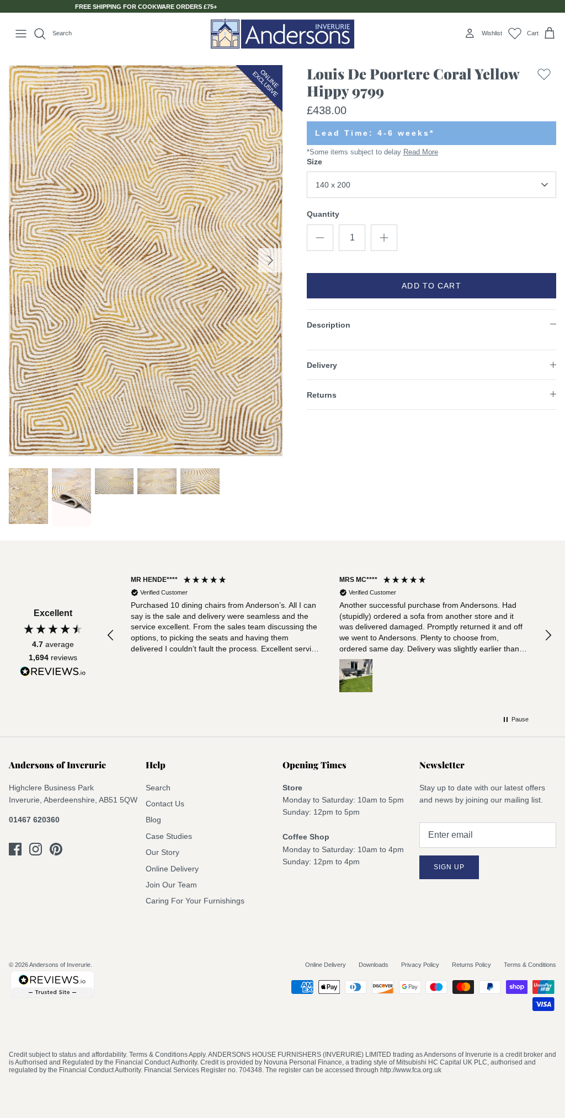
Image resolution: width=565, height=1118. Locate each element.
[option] (145, 260)
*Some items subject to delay (372, 152)
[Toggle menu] (21, 34)
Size (314, 161)
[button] (111, 635)
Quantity (323, 214)
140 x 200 (333, 184)
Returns (322, 395)
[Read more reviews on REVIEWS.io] (53, 673)
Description (328, 324)
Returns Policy (471, 964)
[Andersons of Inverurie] (282, 33)
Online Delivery (172, 868)
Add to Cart (431, 285)
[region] (329, 635)
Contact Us (165, 803)
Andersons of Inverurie (59, 964)
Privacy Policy (420, 964)
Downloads (373, 964)
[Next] (270, 260)
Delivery (322, 365)
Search (158, 787)
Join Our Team (171, 884)
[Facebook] (15, 849)
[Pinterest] (56, 849)
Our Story (162, 852)
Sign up (449, 867)
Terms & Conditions (530, 964)
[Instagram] (35, 849)
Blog (153, 819)
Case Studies (169, 836)
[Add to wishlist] (544, 85)
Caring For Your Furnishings (195, 900)
